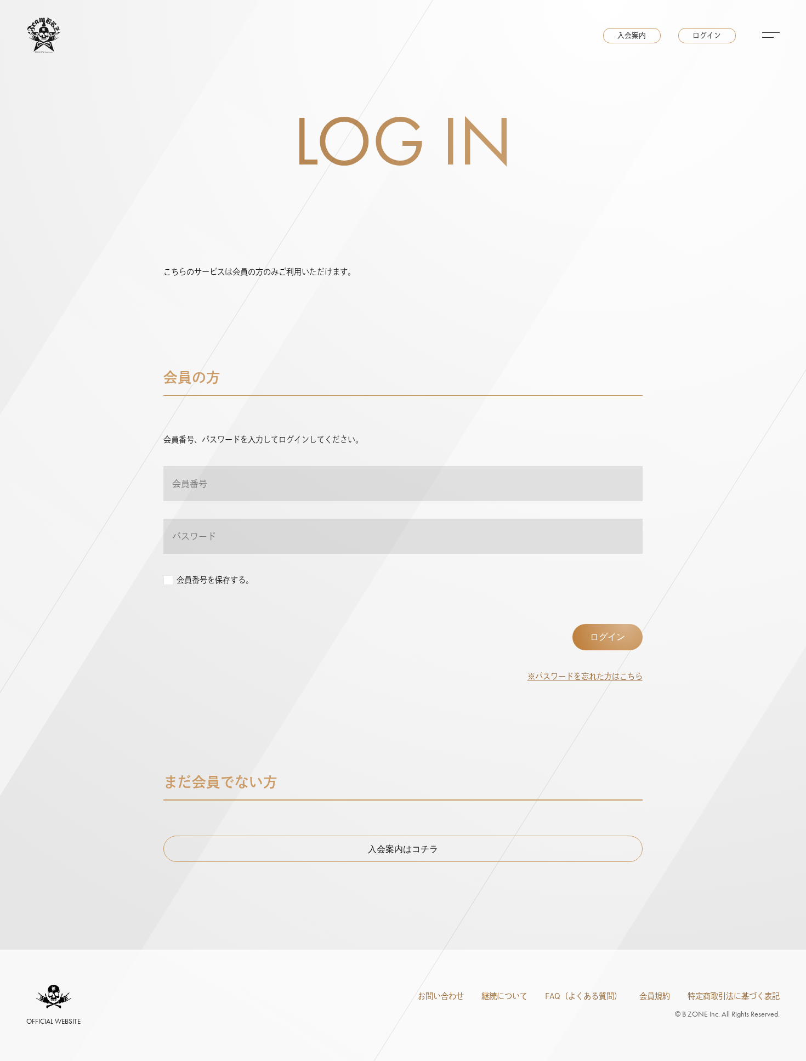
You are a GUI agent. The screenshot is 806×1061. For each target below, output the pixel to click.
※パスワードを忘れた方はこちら (585, 676)
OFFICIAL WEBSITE (53, 1021)
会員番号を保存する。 (215, 580)
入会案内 (631, 35)
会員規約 (654, 996)
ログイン (707, 35)
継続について (504, 996)
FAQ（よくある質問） (583, 996)
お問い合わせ (441, 996)
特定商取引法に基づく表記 (734, 996)
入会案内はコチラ (403, 849)
